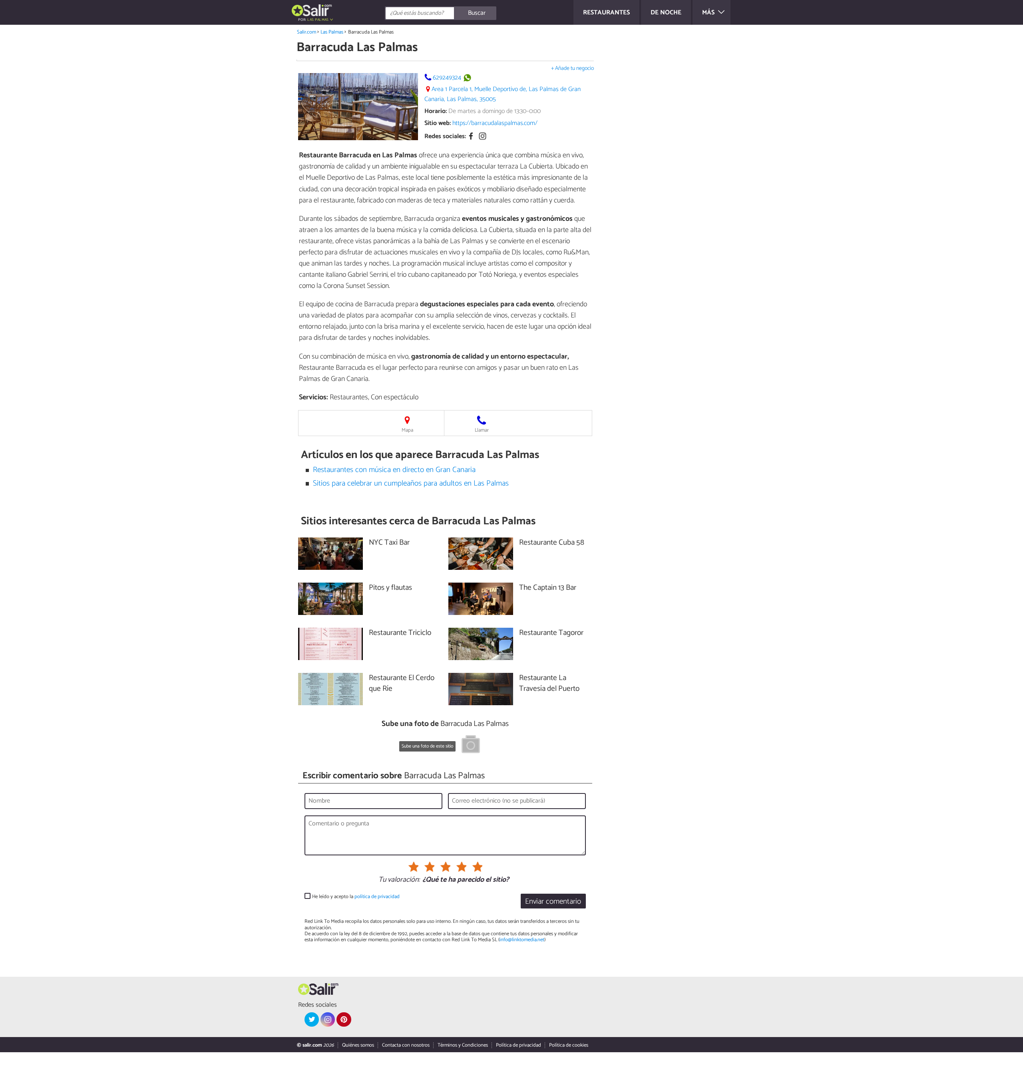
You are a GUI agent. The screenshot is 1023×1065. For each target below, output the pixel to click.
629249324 (447, 77)
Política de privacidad (518, 1045)
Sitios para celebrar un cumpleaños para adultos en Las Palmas (411, 483)
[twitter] (312, 1019)
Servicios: (313, 397)
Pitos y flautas (390, 588)
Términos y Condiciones (463, 1045)
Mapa (407, 430)
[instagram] (327, 1019)
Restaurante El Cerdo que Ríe (401, 683)
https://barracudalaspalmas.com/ (494, 123)
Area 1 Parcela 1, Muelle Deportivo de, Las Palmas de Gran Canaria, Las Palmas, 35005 (502, 94)
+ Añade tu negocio (572, 68)
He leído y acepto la (356, 897)
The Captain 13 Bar (547, 588)
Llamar (482, 430)
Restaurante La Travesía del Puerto (549, 683)
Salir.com (306, 32)
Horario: (435, 111)
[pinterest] (343, 1019)
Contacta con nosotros (406, 1045)
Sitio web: (437, 123)
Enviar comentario (553, 901)
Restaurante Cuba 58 (551, 542)
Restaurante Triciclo (400, 633)
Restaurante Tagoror (551, 633)
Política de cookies (568, 1045)
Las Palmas (331, 32)
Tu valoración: (399, 880)
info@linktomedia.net (522, 940)
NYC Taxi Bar (389, 542)
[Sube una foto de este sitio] (471, 745)
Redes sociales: (445, 137)
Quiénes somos (358, 1045)
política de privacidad (377, 896)
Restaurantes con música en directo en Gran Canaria (394, 470)
